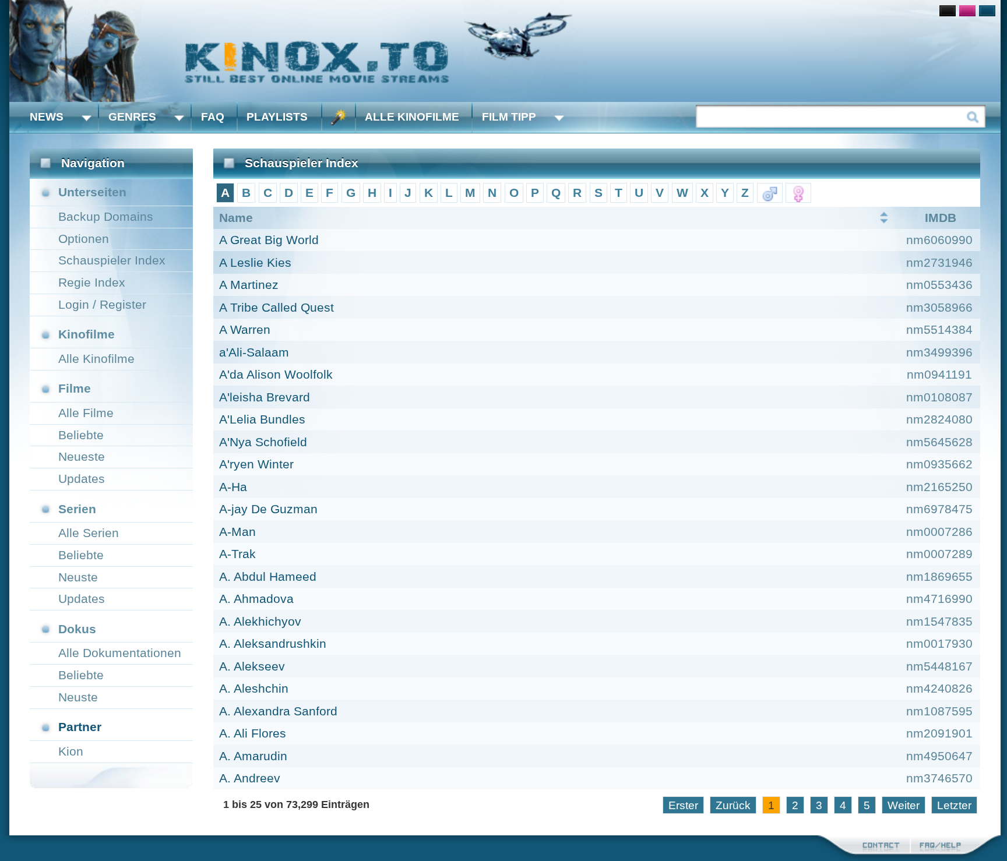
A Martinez (249, 284)
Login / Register (102, 304)
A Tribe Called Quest (276, 307)
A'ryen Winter (256, 464)
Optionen (83, 238)
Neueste (81, 456)
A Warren (244, 329)
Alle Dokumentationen (119, 652)
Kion (70, 751)
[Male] (770, 193)
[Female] (798, 193)
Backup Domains (105, 216)
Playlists (277, 117)
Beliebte (81, 435)
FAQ (212, 117)
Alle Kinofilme (412, 117)
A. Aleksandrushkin (272, 643)
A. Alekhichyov (260, 621)
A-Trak (237, 553)
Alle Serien (88, 532)
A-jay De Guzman (268, 509)
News (47, 117)
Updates (81, 478)
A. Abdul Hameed (267, 576)
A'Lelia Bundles (262, 419)
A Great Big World (269, 239)
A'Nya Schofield (263, 442)
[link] (505, 51)
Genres (132, 117)
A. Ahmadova (256, 598)
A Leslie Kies (255, 262)
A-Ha (233, 486)
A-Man (237, 531)
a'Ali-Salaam (254, 352)
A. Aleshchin (253, 688)
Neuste (78, 577)
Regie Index (91, 282)
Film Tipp (509, 117)
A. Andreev (249, 778)
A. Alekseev (252, 666)
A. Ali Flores (252, 733)
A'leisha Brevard (264, 397)
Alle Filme (86, 412)
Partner (79, 726)
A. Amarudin (253, 756)
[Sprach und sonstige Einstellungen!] (338, 117)
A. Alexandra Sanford (278, 711)
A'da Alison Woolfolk (276, 374)
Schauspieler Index (112, 260)
